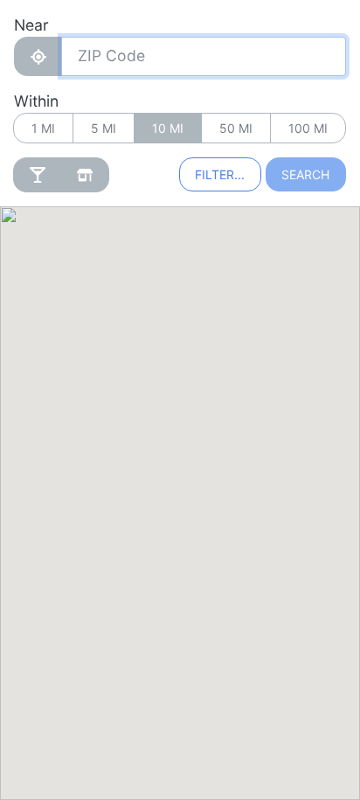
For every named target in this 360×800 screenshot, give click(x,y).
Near (31, 25)
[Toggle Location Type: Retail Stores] (84, 174)
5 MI (103, 128)
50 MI (236, 128)
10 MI (167, 128)
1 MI (43, 128)
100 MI (308, 128)
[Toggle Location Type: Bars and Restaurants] (37, 174)
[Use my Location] (38, 56)
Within (36, 101)
